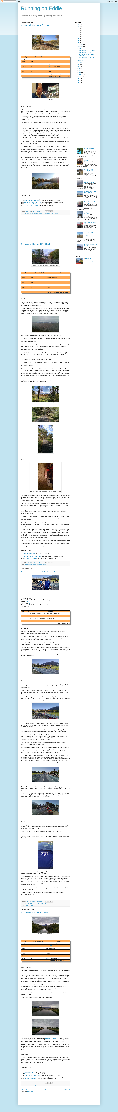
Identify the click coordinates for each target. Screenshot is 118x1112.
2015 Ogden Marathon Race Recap (89, 149)
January (80, 76)
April (79, 70)
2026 (78, 24)
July (79, 64)
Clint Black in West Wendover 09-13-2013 (89, 181)
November (80, 46)
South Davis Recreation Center (32, 200)
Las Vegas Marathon (29, 199)
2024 (78, 28)
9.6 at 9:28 (49, 274)
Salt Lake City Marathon (30, 207)
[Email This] (45, 211)
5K (25, 903)
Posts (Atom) (30, 1091)
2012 (78, 87)
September (81, 60)
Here (27, 601)
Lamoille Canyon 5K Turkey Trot (32, 202)
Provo (46, 903)
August (80, 62)
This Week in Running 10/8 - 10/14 (35, 244)
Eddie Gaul (88, 258)
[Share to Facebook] (50, 211)
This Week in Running (54, 213)
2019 (78, 38)
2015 (78, 81)
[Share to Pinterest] (52, 211)
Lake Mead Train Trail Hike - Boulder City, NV (90, 192)
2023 (78, 30)
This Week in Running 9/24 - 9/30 (35, 912)
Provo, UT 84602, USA (30, 905)
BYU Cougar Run (28, 1072)
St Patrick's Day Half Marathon (32, 205)
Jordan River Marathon (50, 1038)
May (79, 68)
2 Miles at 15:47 (50, 66)
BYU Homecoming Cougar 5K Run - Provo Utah (41, 572)
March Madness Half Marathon (32, 203)
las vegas (27, 213)
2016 (78, 78)
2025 (78, 26)
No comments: (40, 211)
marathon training (42, 213)
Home (45, 1089)
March (79, 72)
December (80, 44)
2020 (78, 36)
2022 (78, 32)
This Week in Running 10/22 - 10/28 (36, 25)
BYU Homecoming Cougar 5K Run (37, 903)
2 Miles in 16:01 (49, 945)
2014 (78, 83)
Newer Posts (24, 1089)
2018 (78, 40)
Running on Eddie (41, 8)
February (80, 74)
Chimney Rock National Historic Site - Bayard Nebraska (89, 234)
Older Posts (67, 1089)
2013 (78, 85)
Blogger (65, 1101)
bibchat (28, 903)
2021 (78, 34)
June (79, 66)
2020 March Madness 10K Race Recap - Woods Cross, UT (90, 170)
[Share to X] (49, 211)
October (80, 48)
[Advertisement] (46, 227)
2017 (78, 42)
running (48, 213)
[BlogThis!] (47, 211)
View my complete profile (89, 261)
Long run (49, 74)
